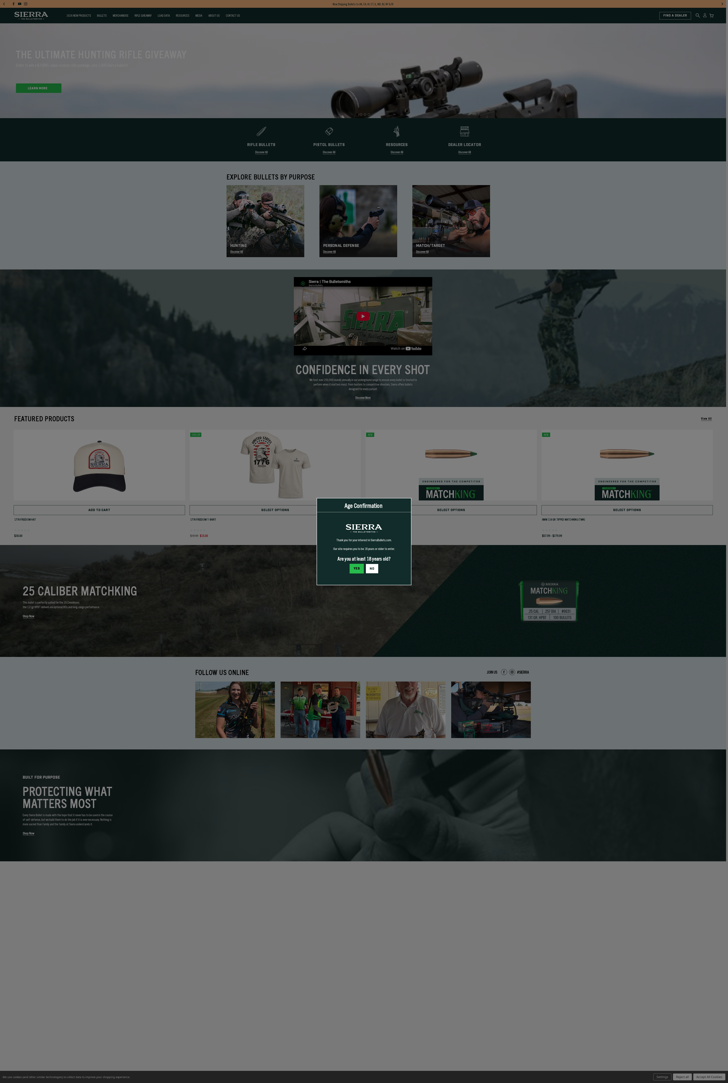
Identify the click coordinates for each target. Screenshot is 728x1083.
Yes (357, 568)
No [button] (372, 568)
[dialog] (364, 541)
